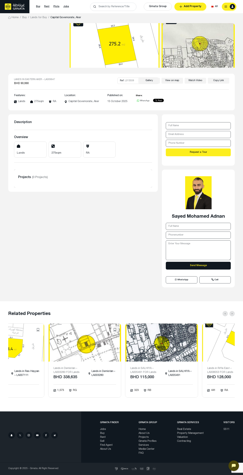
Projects (144, 437)
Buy (38, 6)
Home (15, 17)
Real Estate (184, 429)
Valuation (182, 437)
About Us (105, 449)
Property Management (190, 433)
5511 (226, 429)
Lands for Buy (38, 17)
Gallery (149, 80)
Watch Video (195, 80)
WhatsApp (182, 280)
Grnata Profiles (148, 441)
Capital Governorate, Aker (83, 101)
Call (216, 280)
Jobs (66, 6)
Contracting (184, 441)
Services (144, 445)
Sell (102, 441)
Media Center (146, 449)
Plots (56, 6)
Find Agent (106, 445)
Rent (46, 6)
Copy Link (218, 80)
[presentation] (225, 313)
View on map (172, 80)
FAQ (141, 453)
